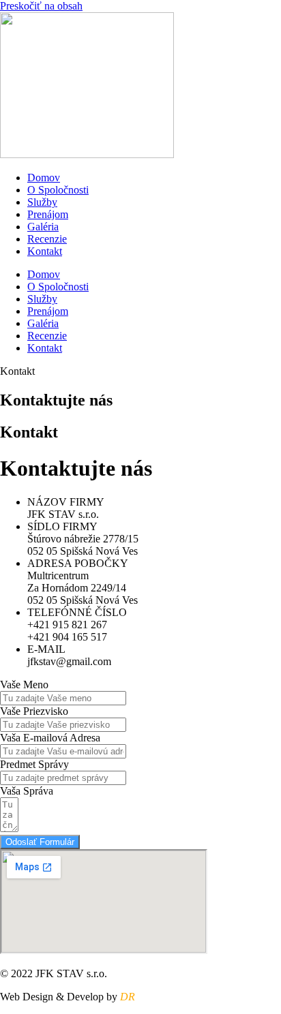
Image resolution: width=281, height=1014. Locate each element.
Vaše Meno (24, 684)
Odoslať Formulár (39, 842)
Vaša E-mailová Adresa (50, 737)
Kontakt (44, 251)
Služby (42, 202)
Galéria (43, 226)
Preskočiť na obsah (41, 6)
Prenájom (47, 214)
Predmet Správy (34, 764)
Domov (43, 177)
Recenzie (47, 239)
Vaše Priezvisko (34, 711)
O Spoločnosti (58, 190)
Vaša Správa (26, 791)
